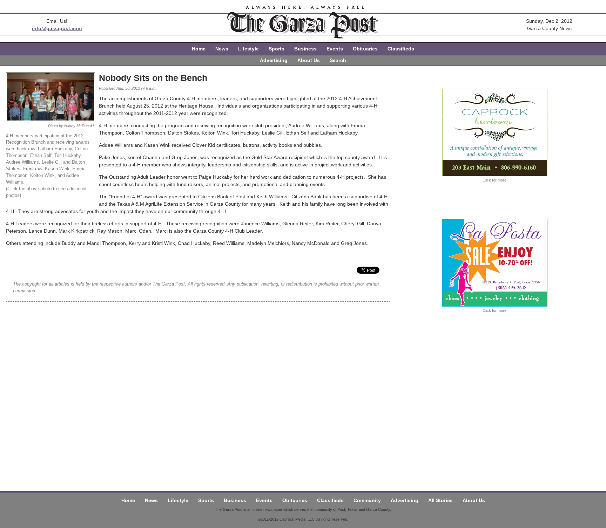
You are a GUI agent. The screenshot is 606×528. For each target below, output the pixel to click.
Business (305, 49)
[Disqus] (198, 389)
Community (367, 500)
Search (338, 60)
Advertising (274, 60)
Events (334, 49)
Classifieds (401, 49)
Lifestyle (248, 49)
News (221, 49)
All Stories (440, 500)
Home (199, 49)
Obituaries (365, 49)
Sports (276, 49)
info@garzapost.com (57, 28)
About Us (308, 60)
